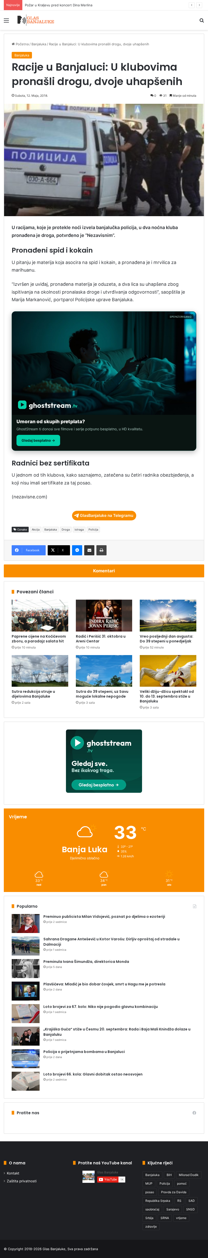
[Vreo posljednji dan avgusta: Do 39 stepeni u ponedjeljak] (168, 616)
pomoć (182, 1183)
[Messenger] (77, 550)
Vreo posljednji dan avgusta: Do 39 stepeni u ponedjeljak (166, 639)
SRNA (165, 1218)
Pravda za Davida (173, 1192)
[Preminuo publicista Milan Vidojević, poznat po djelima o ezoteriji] (26, 923)
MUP (148, 1183)
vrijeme (181, 1218)
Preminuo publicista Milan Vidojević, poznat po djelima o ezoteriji (104, 916)
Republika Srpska (157, 1201)
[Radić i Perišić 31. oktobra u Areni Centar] (104, 616)
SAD (191, 1201)
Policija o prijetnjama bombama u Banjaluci (84, 1051)
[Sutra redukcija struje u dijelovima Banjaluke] (40, 671)
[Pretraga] (201, 22)
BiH (169, 1175)
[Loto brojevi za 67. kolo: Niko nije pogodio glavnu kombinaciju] (26, 1013)
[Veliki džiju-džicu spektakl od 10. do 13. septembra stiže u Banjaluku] (168, 671)
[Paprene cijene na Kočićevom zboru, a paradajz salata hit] (40, 616)
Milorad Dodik (189, 1175)
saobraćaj (152, 1209)
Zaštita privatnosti (22, 1181)
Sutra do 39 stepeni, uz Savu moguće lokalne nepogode (102, 694)
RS (179, 1201)
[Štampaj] (101, 550)
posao (149, 1192)
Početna (22, 44)
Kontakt (13, 1173)
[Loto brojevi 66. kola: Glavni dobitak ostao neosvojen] (26, 1081)
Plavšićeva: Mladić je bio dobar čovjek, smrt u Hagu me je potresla (104, 984)
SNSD (190, 1209)
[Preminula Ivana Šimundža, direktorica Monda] (26, 968)
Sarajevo (172, 1209)
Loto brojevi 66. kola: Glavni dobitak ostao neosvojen (93, 1074)
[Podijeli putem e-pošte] (89, 550)
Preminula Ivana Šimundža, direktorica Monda (86, 961)
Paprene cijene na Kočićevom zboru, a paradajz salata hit (69, 5)
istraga (79, 529)
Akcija (36, 529)
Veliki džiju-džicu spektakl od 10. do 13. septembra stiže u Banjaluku (167, 696)
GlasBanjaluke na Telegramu (106, 515)
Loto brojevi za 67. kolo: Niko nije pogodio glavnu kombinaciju (100, 1006)
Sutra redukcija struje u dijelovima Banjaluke (33, 694)
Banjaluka (38, 44)
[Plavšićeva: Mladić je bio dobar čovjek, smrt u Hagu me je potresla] (26, 991)
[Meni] (6, 22)
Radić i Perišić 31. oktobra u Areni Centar (101, 639)
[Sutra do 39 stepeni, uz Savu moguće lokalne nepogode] (104, 671)
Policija (93, 529)
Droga (66, 529)
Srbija (149, 1218)
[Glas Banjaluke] (36, 20)
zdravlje (151, 1226)
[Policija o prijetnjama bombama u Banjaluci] (26, 1058)
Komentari (104, 570)
